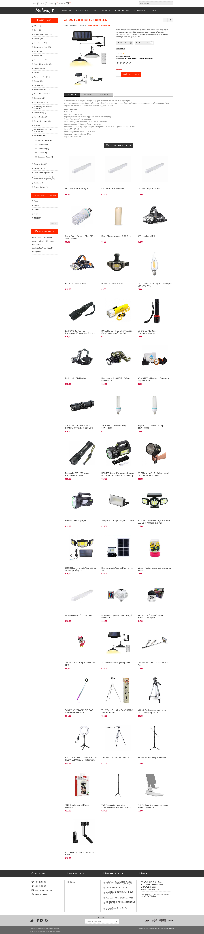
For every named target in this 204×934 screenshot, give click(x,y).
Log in (42, 3)
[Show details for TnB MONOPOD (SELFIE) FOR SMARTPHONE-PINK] (82, 690)
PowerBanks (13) (40, 113)
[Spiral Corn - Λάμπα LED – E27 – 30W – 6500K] (82, 216)
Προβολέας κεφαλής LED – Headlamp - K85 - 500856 (153, 202)
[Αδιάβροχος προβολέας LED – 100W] (118, 501)
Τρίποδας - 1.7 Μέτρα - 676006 (115, 757)
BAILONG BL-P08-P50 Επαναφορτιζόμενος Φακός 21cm (80, 332)
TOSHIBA (37, 218)
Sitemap (72, 882)
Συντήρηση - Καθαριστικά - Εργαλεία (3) (43, 107)
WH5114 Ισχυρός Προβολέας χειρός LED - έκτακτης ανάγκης (154, 474)
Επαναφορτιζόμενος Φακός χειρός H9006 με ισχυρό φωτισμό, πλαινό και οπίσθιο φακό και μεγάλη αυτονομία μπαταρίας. (80, 488)
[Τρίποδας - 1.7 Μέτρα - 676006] (118, 738)
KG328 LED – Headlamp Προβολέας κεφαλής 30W (154, 379)
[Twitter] (32, 921)
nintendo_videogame (46, 241)
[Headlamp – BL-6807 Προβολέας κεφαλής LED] (118, 358)
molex (34, 241)
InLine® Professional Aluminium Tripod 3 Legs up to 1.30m (152, 711)
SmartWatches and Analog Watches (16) (43, 130)
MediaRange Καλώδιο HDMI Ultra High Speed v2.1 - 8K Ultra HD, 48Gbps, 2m (119, 883)
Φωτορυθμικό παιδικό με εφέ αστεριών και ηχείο (151, 616)
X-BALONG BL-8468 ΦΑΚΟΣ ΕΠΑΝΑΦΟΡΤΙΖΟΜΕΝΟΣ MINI (79, 427)
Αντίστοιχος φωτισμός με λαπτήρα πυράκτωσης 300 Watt (81, 202)
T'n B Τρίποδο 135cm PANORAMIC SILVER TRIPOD (117, 711)
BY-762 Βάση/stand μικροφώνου (152, 757)
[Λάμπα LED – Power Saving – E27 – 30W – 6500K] (118, 406)
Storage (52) (38, 81)
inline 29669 (47, 237)
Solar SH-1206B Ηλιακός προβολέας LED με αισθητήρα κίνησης (154, 521)
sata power (36, 244)
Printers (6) (38, 51)
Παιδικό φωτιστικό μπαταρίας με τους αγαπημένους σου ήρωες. (151, 534)
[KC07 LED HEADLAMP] (82, 264)
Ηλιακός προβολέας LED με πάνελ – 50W (117, 569)
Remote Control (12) (45, 140)
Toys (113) (37, 30)
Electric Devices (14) (41, 187)
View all (53, 224)
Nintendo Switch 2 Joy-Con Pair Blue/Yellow (117, 909)
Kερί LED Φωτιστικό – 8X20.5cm (116, 236)
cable (34, 237)
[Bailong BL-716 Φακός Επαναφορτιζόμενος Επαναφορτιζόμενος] (154, 302)
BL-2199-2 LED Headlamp (76, 378)
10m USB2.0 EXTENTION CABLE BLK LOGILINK (119, 893)
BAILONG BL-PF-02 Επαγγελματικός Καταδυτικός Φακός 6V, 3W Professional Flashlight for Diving (117, 333)
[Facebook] (37, 921)
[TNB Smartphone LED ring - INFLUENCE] (82, 785)
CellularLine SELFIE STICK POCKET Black (154, 664)
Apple (36, 201)
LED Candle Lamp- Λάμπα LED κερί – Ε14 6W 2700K (154, 284)
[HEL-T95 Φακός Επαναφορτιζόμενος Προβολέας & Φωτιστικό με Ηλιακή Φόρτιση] (118, 444)
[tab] (72, 95)
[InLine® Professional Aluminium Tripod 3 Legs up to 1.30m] (155, 690)
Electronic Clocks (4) (45, 157)
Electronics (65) (39, 136)
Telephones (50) (39, 98)
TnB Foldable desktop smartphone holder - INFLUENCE (153, 806)
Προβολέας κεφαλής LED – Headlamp (78, 343)
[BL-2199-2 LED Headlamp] (82, 358)
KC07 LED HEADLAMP (75, 283)
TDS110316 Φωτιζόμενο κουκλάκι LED (80, 664)
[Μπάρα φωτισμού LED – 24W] (82, 595)
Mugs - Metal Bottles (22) (42, 64)
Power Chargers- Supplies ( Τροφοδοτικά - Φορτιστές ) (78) (44, 178)
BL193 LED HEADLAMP (112, 283)
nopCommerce (170, 928)
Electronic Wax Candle (110, 201)
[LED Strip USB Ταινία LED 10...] (170, 20)
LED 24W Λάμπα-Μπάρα (76, 189)
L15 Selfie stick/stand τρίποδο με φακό (80, 853)
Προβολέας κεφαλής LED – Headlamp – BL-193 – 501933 (118, 250)
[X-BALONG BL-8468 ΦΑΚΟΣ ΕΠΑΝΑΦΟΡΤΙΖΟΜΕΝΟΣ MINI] (82, 406)
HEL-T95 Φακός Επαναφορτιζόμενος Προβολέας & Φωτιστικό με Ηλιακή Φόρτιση (117, 475)
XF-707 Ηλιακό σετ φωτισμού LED (116, 663)
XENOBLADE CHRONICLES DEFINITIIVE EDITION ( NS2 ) (120, 903)
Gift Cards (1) (38, 183)
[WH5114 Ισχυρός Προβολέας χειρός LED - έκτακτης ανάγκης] (155, 453)
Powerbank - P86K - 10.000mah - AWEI (119, 898)
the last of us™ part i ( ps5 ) (42, 248)
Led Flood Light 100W (110, 486)
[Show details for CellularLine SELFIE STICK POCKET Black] (155, 643)
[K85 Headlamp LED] (155, 216)
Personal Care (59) (40, 164)
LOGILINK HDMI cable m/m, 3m (117, 888)
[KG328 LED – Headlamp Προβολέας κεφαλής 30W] (155, 358)
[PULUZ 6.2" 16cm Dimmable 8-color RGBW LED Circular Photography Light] (82, 738)
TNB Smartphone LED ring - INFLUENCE (77, 806)
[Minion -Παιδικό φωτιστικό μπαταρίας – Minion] (155, 548)
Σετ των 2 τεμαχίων (145, 249)
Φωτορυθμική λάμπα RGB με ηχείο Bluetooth (117, 616)
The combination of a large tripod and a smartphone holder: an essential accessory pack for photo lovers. (118, 772)
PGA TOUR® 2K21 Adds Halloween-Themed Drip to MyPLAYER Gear (152, 884)
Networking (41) (39, 168)
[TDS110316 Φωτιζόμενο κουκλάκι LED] (82, 643)
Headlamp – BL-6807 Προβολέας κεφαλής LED (115, 379)
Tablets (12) (38, 56)
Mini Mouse (70, 628)
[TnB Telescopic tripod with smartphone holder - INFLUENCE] (118, 785)
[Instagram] (42, 921)
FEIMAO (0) (38, 73)
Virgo (36, 214)
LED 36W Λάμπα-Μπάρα (112, 189)
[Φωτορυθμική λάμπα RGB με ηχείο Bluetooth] (118, 595)
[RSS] (47, 921)
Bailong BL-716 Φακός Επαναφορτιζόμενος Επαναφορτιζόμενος (147, 333)
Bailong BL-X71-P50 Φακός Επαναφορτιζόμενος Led (77, 474)
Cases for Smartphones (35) (43, 173)
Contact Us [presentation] (104, 95)
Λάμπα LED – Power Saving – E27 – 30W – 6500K (154, 427)
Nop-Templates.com (151, 928)
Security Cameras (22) (41, 90)
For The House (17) (40, 60)
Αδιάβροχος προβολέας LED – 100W (117, 520)
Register (33, 3)
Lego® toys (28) (39, 68)
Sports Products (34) (41, 102)
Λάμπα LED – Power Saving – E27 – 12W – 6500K (117, 427)
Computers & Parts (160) (42, 47)
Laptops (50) (38, 39)
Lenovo (36, 205)
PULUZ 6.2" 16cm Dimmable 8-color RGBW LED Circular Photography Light (81, 759)
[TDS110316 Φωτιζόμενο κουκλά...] (165, 20)
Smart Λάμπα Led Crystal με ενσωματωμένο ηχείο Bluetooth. (118, 582)
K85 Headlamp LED (146, 236)
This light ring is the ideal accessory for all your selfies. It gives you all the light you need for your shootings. (81, 772)
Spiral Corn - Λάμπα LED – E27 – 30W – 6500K (80, 237)
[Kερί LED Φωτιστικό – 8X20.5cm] (118, 216)
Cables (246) (38, 85)
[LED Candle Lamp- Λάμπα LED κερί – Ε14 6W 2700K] (155, 264)
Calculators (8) (43, 144)
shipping (58, 931)
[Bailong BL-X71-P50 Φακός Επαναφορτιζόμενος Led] (82, 453)
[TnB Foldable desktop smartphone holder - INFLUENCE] (155, 785)
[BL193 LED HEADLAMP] (118, 264)
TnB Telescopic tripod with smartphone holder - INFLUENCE (116, 806)
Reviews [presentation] (87, 95)
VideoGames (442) (40, 43)
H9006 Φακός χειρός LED (76, 520)
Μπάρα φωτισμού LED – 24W (78, 615)
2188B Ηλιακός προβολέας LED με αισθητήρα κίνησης (80, 569)
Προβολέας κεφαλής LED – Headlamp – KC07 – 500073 (81, 250)
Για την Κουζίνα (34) (41, 117)
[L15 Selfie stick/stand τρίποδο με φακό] (82, 832)
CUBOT (36, 209)
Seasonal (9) (42, 153)
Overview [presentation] (72, 95)
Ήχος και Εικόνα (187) (42, 77)
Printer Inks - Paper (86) (42, 121)
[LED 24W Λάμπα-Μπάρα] (82, 169)
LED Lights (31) (43, 149)
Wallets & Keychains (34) (42, 34)
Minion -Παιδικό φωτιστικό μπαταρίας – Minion (154, 569)
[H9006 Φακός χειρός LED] (82, 501)
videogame (36, 252)
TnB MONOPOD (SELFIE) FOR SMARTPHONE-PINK (79, 711)
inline (39, 237)
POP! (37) (37, 125)
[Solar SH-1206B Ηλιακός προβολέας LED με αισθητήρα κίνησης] (155, 501)
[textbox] (153, 3)
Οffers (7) (37, 26)
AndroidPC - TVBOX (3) (42, 94)
